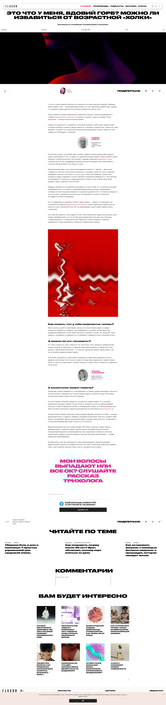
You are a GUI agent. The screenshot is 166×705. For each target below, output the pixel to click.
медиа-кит (156, 690)
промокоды (101, 6)
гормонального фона (105, 159)
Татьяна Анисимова (97, 372)
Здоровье (4, 29)
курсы (142, 6)
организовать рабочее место (78, 204)
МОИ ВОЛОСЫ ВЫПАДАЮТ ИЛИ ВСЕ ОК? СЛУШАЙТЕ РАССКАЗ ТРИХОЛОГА (83, 470)
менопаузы (71, 117)
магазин (130, 6)
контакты (64, 690)
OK (83, 701)
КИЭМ (93, 147)
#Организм (27, 522)
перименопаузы (60, 117)
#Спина (14, 523)
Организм (44, 29)
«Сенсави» (99, 379)
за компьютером (79, 174)
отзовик (85, 6)
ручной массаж (107, 409)
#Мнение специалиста (18, 522)
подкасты (117, 6)
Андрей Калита (95, 138)
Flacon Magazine (69, 90)
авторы (110, 690)
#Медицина (21, 520)
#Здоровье (15, 520)
